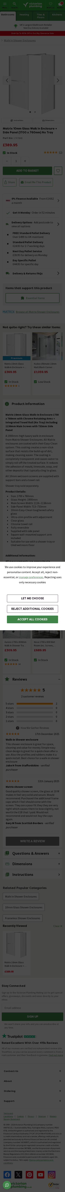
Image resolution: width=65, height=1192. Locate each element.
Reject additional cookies (32, 609)
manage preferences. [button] (31, 577)
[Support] (7, 1185)
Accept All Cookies (32, 619)
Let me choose (32, 598)
